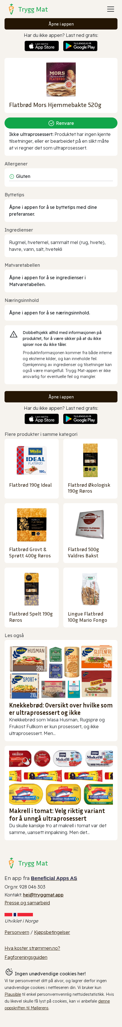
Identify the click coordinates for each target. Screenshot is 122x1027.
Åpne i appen (61, 24)
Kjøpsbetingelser (52, 932)
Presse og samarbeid (27, 903)
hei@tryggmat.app (43, 895)
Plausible (13, 994)
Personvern (17, 932)
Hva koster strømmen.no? (32, 948)
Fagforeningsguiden (26, 957)
